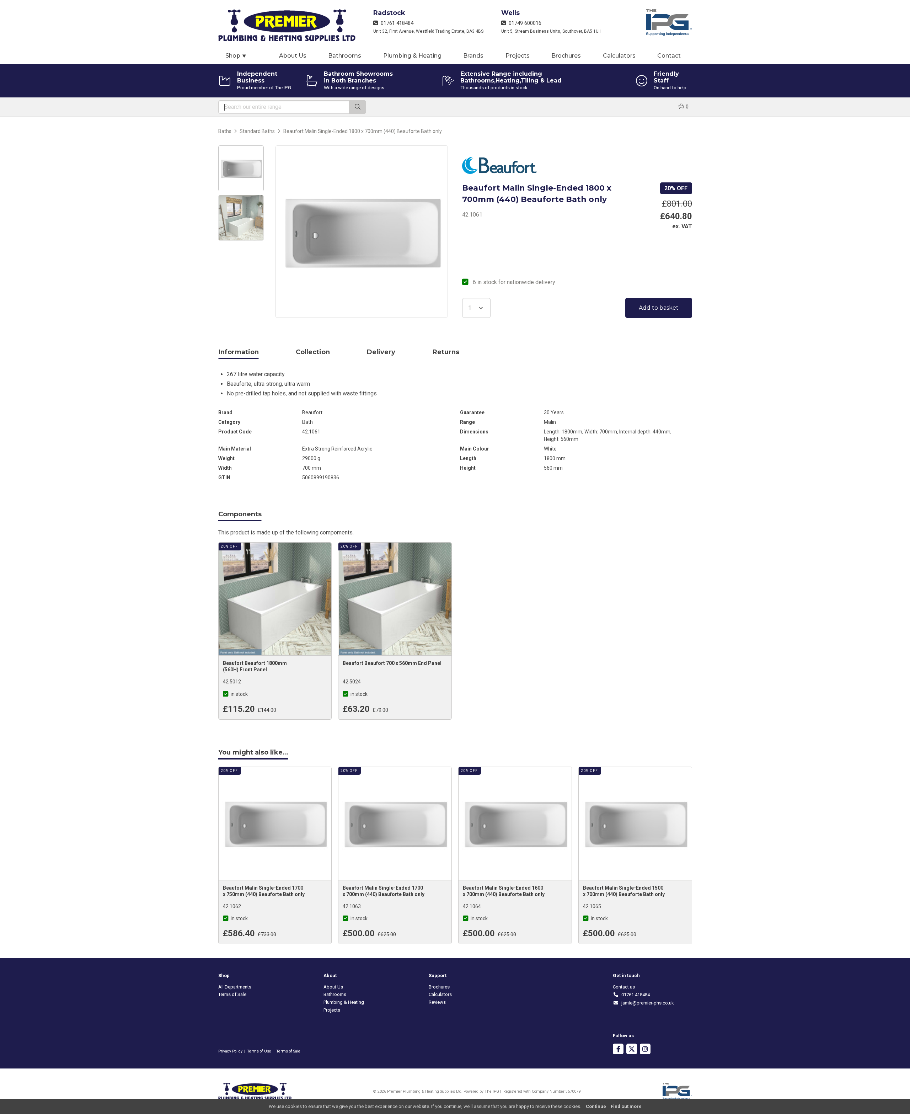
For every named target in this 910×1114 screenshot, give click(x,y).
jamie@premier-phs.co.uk (646, 1003)
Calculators (619, 55)
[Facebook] (618, 1049)
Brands (473, 55)
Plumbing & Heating (412, 55)
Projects (517, 55)
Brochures (566, 55)
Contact (669, 55)
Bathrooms (344, 55)
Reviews (437, 1002)
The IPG (492, 1091)
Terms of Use (259, 1051)
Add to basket (659, 307)
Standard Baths (257, 131)
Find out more (626, 1106)
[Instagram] (645, 1049)
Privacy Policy (230, 1051)
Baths (224, 131)
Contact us (624, 987)
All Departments (234, 987)
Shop (236, 55)
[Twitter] (631, 1049)
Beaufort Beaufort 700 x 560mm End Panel (392, 663)
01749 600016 (523, 23)
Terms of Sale (232, 994)
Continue (596, 1106)
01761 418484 (395, 23)
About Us (292, 55)
